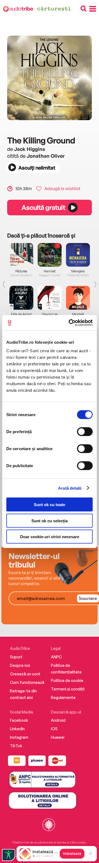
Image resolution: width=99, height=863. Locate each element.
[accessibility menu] (8, 855)
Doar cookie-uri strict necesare (49, 536)
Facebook (19, 720)
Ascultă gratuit (43, 207)
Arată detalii (69, 488)
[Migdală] (78, 297)
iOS (54, 728)
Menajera (78, 271)
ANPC (56, 657)
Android (58, 720)
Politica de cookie (67, 680)
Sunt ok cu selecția (49, 520)
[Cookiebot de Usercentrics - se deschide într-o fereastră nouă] (70, 322)
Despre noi (20, 665)
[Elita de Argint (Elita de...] (21, 297)
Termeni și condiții (67, 689)
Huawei (57, 737)
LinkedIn (17, 728)
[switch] (85, 431)
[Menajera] (78, 255)
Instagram (19, 737)
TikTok (16, 745)
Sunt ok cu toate (49, 504)
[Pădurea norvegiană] (21, 255)
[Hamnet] (49, 255)
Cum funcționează (27, 682)
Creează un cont (25, 674)
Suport (16, 657)
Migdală (78, 314)
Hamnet (50, 271)
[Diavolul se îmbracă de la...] (49, 297)
